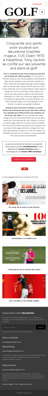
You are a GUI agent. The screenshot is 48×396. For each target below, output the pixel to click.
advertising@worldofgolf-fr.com (13, 351)
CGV (16, 384)
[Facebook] (10, 4)
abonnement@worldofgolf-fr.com (13, 370)
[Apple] (23, 4)
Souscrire (41, 327)
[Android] (28, 4)
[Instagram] (19, 4)
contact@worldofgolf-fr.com (11, 342)
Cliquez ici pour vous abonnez (24, 159)
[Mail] (5, 4)
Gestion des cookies (25, 384)
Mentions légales (7, 384)
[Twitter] (14, 4)
